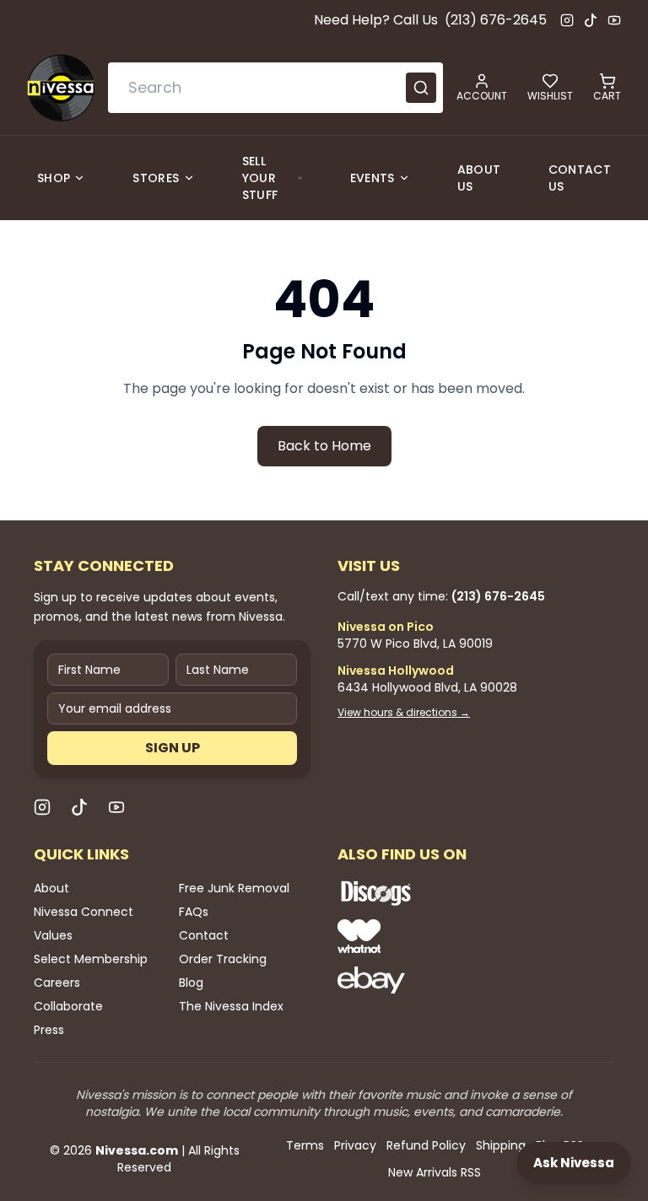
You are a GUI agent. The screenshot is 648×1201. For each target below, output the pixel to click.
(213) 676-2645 (496, 20)
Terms (305, 1145)
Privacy (355, 1145)
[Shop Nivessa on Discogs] (430, 893)
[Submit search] (421, 88)
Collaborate (68, 1006)
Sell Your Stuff (260, 178)
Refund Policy (426, 1145)
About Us (479, 178)
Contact (204, 935)
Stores (155, 178)
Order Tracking (223, 959)
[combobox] (275, 87)
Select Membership (91, 959)
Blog (191, 982)
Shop (53, 178)
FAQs (193, 911)
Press (49, 1029)
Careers (57, 982)
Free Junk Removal (234, 888)
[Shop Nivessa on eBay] (430, 980)
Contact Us (579, 178)
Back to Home (324, 445)
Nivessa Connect (83, 911)
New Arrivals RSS (434, 1172)
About (51, 888)
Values (53, 935)
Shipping (501, 1145)
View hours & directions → (404, 712)
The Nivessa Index (231, 1006)
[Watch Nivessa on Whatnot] (430, 936)
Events (372, 178)
